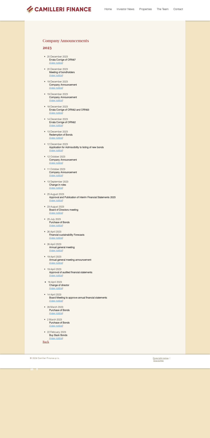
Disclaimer (158, 360)
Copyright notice (161, 358)
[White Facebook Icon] (37, 369)
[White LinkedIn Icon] (32, 369)
